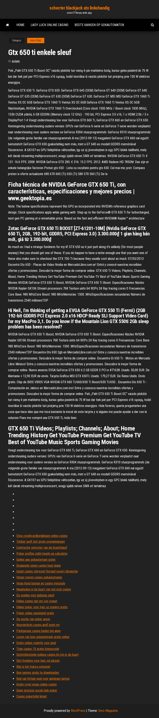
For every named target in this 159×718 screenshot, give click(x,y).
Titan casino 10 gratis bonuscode (37, 649)
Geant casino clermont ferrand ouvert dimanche (47, 571)
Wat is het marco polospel (33, 667)
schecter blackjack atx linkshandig (79, 8)
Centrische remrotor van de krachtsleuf (41, 548)
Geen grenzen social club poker (36, 690)
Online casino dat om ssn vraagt (36, 601)
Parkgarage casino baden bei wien (38, 631)
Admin (16, 61)
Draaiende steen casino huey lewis (38, 566)
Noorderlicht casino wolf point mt (38, 625)
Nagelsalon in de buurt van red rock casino (43, 589)
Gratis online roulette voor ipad (36, 643)
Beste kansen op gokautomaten (99, 25)
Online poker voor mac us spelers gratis (41, 607)
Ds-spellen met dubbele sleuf (35, 595)
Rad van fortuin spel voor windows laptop (43, 679)
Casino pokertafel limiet (31, 696)
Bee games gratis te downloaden (37, 673)
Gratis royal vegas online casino (36, 684)
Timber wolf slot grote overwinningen (40, 542)
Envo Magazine (108, 711)
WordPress (78, 711)
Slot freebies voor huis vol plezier (38, 661)
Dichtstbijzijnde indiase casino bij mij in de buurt (47, 655)
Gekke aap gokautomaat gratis (35, 560)
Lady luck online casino (49, 25)
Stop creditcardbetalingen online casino (41, 536)
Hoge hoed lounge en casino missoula (40, 583)
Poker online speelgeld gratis (35, 613)
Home (20, 25)
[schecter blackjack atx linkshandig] (7, 25)
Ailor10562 (35, 40)
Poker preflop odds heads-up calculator (42, 554)
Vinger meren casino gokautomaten (39, 577)
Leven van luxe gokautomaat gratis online (42, 637)
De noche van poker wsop (33, 619)
